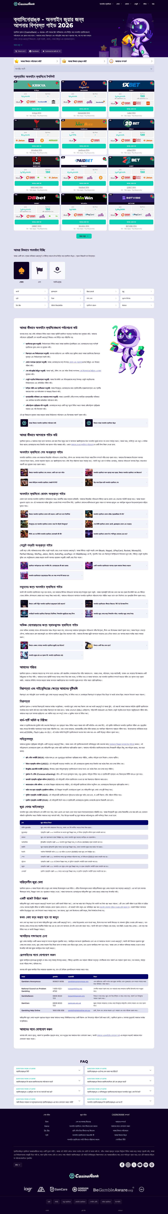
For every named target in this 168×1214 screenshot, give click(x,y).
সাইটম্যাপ (120, 1210)
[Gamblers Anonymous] (41, 1189)
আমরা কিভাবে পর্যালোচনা (120, 1130)
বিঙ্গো (46, 1121)
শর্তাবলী (47, 1210)
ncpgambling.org (75, 989)
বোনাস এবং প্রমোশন (75, 362)
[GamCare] (58, 1189)
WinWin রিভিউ (84, 226)
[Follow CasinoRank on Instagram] (128, 1164)
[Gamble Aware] (113, 1189)
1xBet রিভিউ (131, 113)
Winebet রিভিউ (36, 150)
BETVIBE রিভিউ (131, 226)
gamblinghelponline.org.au (79, 1010)
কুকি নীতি (83, 1210)
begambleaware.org (76, 996)
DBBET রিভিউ (36, 226)
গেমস (118, 4)
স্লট (46, 1135)
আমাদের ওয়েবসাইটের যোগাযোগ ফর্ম (108, 1035)
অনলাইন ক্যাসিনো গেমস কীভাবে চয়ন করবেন (83, 1126)
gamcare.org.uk (74, 1003)
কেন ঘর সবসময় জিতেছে (83, 1121)
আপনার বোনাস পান (36, 109)
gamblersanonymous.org (78, 981)
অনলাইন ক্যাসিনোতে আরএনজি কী (83, 1135)
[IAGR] (28, 1189)
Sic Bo (47, 1130)
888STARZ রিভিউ (37, 187)
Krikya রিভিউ (36, 113)
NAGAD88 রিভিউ (84, 113)
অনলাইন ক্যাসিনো (105, 4)
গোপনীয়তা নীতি (120, 1139)
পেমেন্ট (136, 4)
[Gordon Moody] (80, 1189)
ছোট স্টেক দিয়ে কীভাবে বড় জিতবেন (83, 1130)
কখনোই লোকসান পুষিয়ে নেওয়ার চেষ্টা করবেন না (114, 907)
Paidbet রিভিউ (84, 187)
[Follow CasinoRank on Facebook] (122, 1164)
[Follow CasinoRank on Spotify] (145, 1164)
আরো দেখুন (82, 236)
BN (16, 1165)
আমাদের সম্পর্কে (121, 1121)
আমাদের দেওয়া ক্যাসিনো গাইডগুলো (82, 444)
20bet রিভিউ (131, 150)
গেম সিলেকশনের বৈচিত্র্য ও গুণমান (90, 370)
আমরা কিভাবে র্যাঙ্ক (120, 1135)
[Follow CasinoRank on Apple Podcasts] (151, 1164)
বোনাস (127, 4)
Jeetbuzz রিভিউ (83, 150)
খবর (153, 4)
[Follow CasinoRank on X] (134, 1164)
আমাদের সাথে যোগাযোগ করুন (120, 1126)
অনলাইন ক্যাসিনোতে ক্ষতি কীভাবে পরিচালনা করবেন (83, 1139)
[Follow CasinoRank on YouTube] (139, 1164)
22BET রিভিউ (131, 187)
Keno (46, 1126)
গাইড (144, 4)
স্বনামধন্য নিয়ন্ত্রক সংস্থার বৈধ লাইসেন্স (121, 744)
